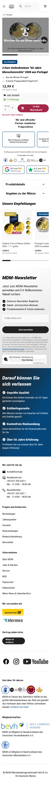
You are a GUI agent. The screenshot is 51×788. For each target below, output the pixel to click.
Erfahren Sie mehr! (20, 707)
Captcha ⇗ (39, 363)
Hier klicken (27, 360)
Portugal (9, 15)
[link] (11, 6)
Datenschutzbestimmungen (13, 349)
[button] (4, 6)
